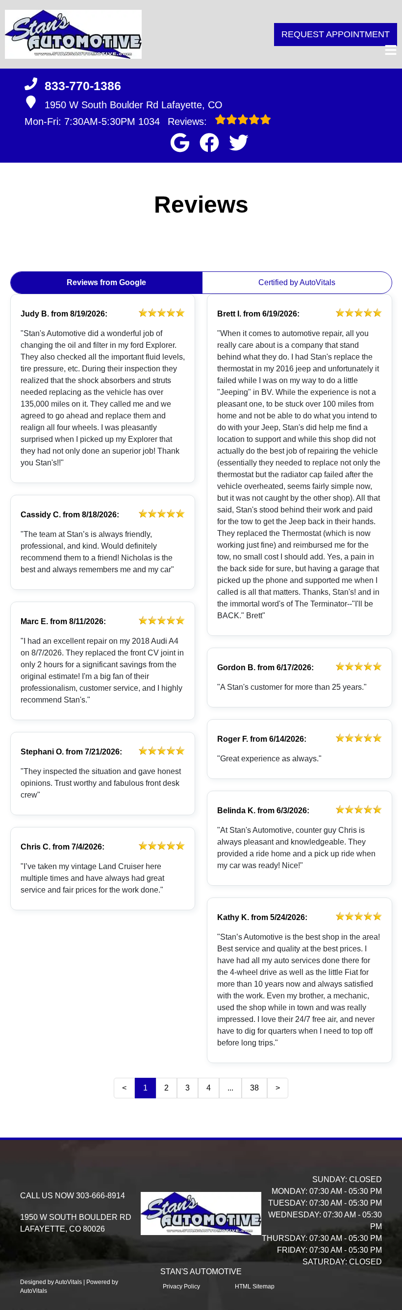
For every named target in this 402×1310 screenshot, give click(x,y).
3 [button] (187, 1088)
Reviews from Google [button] (106, 282)
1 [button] (145, 1088)
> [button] (278, 1088)
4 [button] (208, 1088)
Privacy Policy (181, 1286)
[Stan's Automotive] (73, 34)
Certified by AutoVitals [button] (296, 282)
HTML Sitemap (255, 1286)
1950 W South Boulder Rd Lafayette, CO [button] (134, 104)
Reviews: (174, 121)
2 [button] (166, 1088)
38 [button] (254, 1088)
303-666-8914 (100, 1195)
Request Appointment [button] (335, 34)
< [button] (124, 1088)
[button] (180, 142)
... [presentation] (230, 1088)
